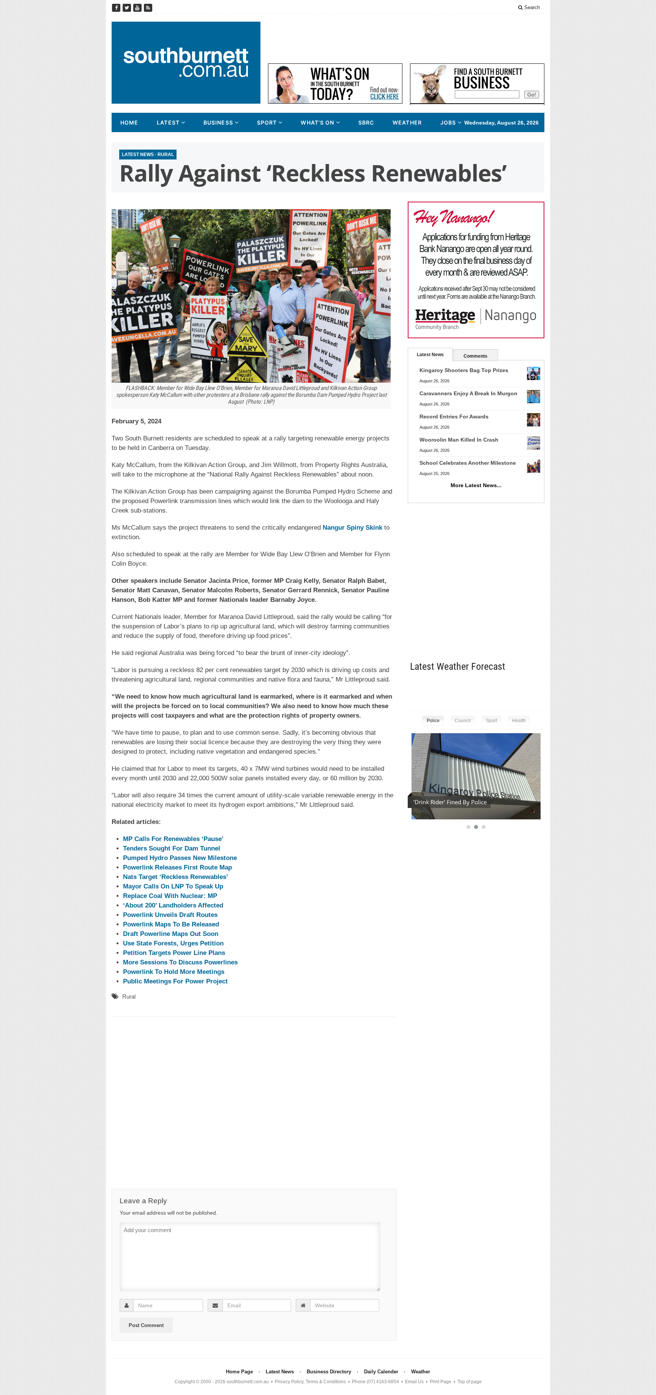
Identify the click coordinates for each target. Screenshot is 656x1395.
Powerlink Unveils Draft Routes (170, 914)
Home (129, 122)
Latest (168, 122)
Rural (166, 154)
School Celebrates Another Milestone (467, 463)
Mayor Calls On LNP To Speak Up (173, 886)
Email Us (414, 1381)
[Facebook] (117, 7)
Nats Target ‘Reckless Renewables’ (175, 877)
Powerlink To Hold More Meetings (173, 971)
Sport (267, 122)
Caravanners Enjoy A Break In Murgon (468, 393)
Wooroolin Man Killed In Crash (458, 440)
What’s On (317, 122)
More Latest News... (476, 485)
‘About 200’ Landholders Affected (173, 905)
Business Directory (329, 1371)
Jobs (448, 122)
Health (519, 720)
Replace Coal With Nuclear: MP (170, 895)
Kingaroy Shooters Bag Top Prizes (463, 370)
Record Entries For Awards (454, 416)
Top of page (469, 1381)
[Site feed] (148, 7)
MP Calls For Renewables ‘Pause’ (173, 839)
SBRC (366, 122)
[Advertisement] (406, 39)
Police (433, 720)
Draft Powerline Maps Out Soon (170, 933)
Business (218, 122)
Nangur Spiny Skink (352, 527)
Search (531, 7)
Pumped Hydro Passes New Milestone (180, 858)
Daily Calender (381, 1371)
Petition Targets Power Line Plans (174, 952)
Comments (475, 356)
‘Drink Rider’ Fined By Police (450, 802)
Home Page (239, 1371)
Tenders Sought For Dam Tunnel (171, 848)
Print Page (440, 1381)
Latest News (138, 154)
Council (463, 720)
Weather (407, 122)
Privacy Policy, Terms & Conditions (310, 1381)
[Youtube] (138, 7)
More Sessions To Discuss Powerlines (180, 962)
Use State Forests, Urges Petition (173, 943)
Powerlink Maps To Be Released (171, 924)
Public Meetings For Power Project (175, 981)
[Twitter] (127, 7)
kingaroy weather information (540, 690)
